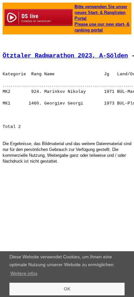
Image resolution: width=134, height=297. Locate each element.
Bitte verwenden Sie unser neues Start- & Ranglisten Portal (100, 12)
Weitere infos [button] (23, 273)
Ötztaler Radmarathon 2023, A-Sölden (65, 55)
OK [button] (67, 288)
